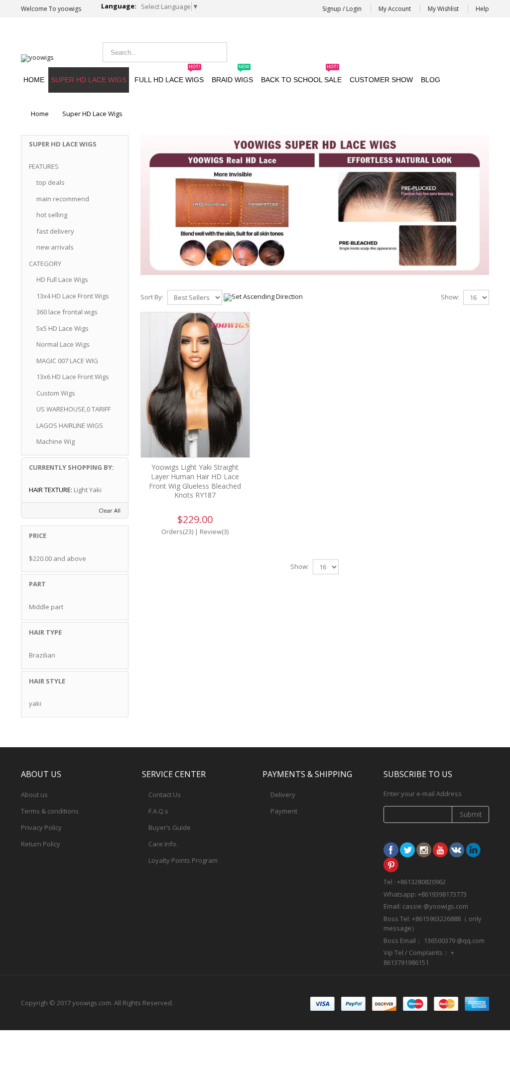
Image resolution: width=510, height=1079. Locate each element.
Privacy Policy (41, 827)
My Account (395, 8)
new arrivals (55, 247)
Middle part (46, 606)
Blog (430, 80)
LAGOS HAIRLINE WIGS (69, 425)
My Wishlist (443, 8)
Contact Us (164, 794)
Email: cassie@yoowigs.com (407, 51)
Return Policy (40, 843)
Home (40, 113)
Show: (450, 297)
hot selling (51, 214)
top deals (50, 182)
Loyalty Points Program (183, 860)
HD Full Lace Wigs (62, 279)
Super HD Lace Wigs (89, 80)
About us (34, 794)
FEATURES (44, 166)
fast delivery (55, 231)
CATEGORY (45, 263)
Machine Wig (55, 441)
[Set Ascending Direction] (263, 296)
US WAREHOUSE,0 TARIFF (73, 409)
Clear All (110, 510)
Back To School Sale (301, 75)
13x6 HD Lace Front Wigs (72, 376)
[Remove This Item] (115, 490)
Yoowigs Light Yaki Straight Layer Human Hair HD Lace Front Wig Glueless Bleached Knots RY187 (195, 481)
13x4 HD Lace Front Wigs (72, 295)
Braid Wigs (232, 75)
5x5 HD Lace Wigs (62, 328)
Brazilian (42, 655)
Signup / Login (342, 8)
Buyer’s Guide (169, 827)
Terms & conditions (50, 811)
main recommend (62, 198)
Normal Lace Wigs (63, 344)
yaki (35, 703)
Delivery (282, 794)
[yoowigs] (37, 58)
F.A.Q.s (158, 811)
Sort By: (151, 297)
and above (57, 558)
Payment (283, 811)
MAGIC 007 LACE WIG (67, 360)
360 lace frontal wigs (67, 311)
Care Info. (163, 843)
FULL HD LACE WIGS (169, 75)
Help (482, 8)
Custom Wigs (55, 393)
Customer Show (381, 80)
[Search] (217, 52)
